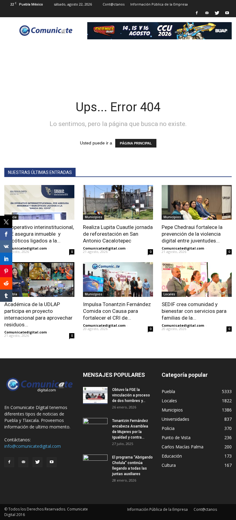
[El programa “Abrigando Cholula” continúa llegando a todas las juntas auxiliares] (95, 463)
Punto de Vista (176, 437)
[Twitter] (217, 13)
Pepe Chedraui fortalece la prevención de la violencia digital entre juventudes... (192, 234)
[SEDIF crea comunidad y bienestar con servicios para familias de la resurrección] (197, 279)
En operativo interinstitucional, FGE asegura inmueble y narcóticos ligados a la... (39, 234)
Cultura (169, 465)
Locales (169, 294)
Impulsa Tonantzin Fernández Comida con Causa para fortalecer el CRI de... (117, 311)
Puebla (168, 391)
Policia (168, 428)
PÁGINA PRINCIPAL (136, 143)
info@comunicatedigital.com (32, 446)
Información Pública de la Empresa (159, 4)
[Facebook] (196, 13)
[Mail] (206, 13)
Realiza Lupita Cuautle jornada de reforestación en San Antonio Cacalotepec (118, 234)
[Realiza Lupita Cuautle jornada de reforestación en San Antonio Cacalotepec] (118, 202)
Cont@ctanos (113, 4)
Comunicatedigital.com (25, 248)
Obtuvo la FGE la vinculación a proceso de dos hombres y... (131, 395)
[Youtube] (227, 13)
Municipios (93, 217)
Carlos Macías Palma (182, 447)
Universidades (175, 419)
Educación (172, 456)
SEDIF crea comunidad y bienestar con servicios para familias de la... (194, 311)
